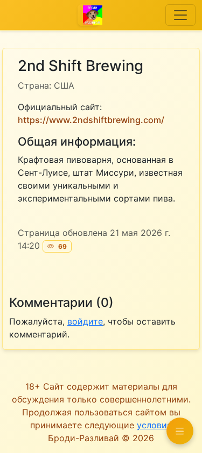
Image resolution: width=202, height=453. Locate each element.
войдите (85, 321)
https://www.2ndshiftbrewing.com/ (91, 119)
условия (154, 425)
